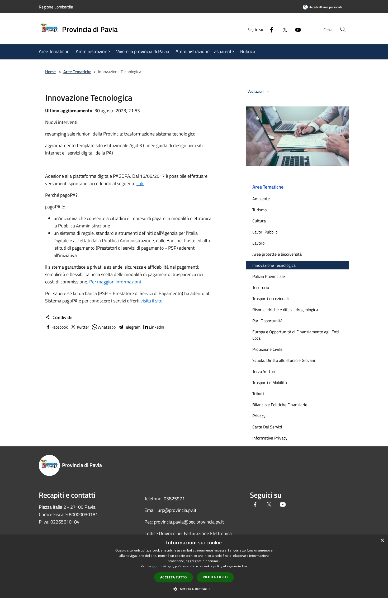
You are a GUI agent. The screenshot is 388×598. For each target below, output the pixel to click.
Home (50, 71)
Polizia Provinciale (268, 276)
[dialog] (194, 566)
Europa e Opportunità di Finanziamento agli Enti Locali (295, 335)
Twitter (82, 327)
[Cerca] (343, 29)
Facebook (59, 327)
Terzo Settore (264, 371)
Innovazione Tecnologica (274, 265)
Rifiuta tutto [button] (215, 577)
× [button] (382, 541)
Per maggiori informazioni (115, 281)
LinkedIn (156, 327)
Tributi (258, 393)
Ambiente (261, 198)
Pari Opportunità (267, 320)
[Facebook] (269, 29)
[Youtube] (296, 29)
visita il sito (151, 300)
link (140, 183)
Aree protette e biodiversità (277, 254)
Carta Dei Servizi (267, 427)
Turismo (259, 210)
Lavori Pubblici (265, 232)
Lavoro (258, 243)
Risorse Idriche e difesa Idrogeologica (285, 309)
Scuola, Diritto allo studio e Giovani (283, 360)
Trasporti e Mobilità (269, 382)
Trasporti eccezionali (270, 298)
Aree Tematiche (77, 71)
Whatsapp (107, 327)
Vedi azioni (256, 91)
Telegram (132, 327)
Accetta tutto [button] (173, 577)
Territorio (260, 287)
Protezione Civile (267, 349)
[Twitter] (282, 29)
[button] (193, 589)
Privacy (259, 416)
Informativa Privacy (269, 438)
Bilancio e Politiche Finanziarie (279, 404)
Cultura (259, 221)
